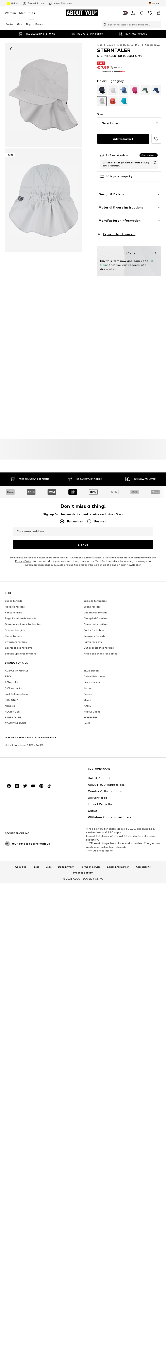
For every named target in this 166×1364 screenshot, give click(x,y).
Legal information (118, 866)
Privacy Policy (23, 561)
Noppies (10, 705)
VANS (87, 723)
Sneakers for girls (94, 636)
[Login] (133, 13)
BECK (8, 676)
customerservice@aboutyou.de (43, 565)
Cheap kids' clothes (96, 618)
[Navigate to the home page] (27, 770)
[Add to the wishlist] (156, 139)
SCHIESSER (91, 717)
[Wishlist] (150, 13)
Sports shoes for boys (18, 647)
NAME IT (89, 705)
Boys (110, 44)
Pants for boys (93, 642)
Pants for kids (13, 612)
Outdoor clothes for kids (99, 647)
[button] (129, 123)
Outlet (14, 3)
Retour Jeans (92, 711)
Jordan (88, 688)
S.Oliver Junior (13, 688)
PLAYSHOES (12, 711)
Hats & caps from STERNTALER (24, 745)
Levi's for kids (92, 682)
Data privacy (66, 866)
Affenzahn (11, 682)
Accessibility (143, 866)
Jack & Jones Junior (17, 694)
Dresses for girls (15, 630)
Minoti (88, 700)
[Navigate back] (11, 49)
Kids (32, 13)
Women (10, 13)
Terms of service (90, 866)
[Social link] (8, 786)
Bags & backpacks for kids (20, 618)
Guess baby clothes (96, 624)
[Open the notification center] (141, 13)
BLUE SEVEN (91, 670)
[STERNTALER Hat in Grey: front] (43, 95)
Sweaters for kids (16, 642)
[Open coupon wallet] (124, 13)
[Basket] (158, 13)
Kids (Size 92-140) (128, 44)
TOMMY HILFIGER (16, 723)
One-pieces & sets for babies (23, 624)
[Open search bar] (104, 24)
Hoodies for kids (15, 606)
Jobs (49, 866)
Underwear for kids (95, 612)
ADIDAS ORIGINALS (17, 670)
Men (22, 13)
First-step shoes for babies (100, 653)
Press (36, 866)
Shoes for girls (13, 636)
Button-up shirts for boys (20, 653)
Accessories (152, 44)
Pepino (88, 694)
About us (20, 866)
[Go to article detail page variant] (102, 90)
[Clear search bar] (158, 24)
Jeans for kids (92, 606)
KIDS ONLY (11, 700)
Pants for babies (94, 630)
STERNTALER (13, 717)
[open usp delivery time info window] (155, 162)
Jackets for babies (95, 601)
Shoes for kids (13, 601)
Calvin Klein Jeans (94, 676)
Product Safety (83, 873)
